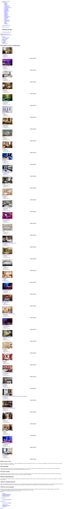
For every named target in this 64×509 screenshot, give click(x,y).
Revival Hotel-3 (4, 195)
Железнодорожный (7, 7)
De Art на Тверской (5, 301)
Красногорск (6, 11)
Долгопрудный (7, 5)
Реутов (5, 19)
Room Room (4, 160)
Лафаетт (3, 136)
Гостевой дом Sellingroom (6, 337)
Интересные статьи (5, 496)
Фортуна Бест (4, 360)
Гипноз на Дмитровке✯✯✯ (7, 207)
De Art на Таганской (5, 66)
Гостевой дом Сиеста (6, 101)
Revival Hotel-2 (4, 278)
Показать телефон (33, 58)
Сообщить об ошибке (6, 505)
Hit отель (3, 77)
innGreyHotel (4, 384)
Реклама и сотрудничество (6, 499)
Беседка (3, 419)
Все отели (17, 45)
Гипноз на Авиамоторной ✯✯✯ (7, 372)
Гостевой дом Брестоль (6, 254)
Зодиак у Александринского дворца (8, 313)
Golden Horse (4, 431)
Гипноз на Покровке (5, 219)
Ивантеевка (6, 9)
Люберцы (6, 13)
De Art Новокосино (5, 325)
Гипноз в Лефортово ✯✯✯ (7, 172)
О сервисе (4, 493)
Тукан (3, 231)
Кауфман (3, 148)
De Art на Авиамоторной (6, 443)
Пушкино (6, 18)
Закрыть (1, 508)
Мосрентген (6, 14)
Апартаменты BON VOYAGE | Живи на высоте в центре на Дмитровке (14, 396)
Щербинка (6, 23)
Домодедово (6, 6)
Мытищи (6, 15)
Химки (5, 21)
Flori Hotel (4, 266)
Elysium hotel (4, 54)
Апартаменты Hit (5, 455)
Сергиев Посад (7, 20)
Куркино (5, 12)
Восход (3, 113)
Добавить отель (7, 25)
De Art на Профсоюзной (6, 290)
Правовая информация (6, 495)
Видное (5, 3)
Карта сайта (4, 506)
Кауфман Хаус (4, 89)
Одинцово (6, 17)
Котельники (6, 10)
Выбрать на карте (8, 34)
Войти (3, 25)
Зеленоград (6, 8)
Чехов (5, 22)
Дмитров (5, 4)
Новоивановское (7, 16)
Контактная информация (6, 494)
